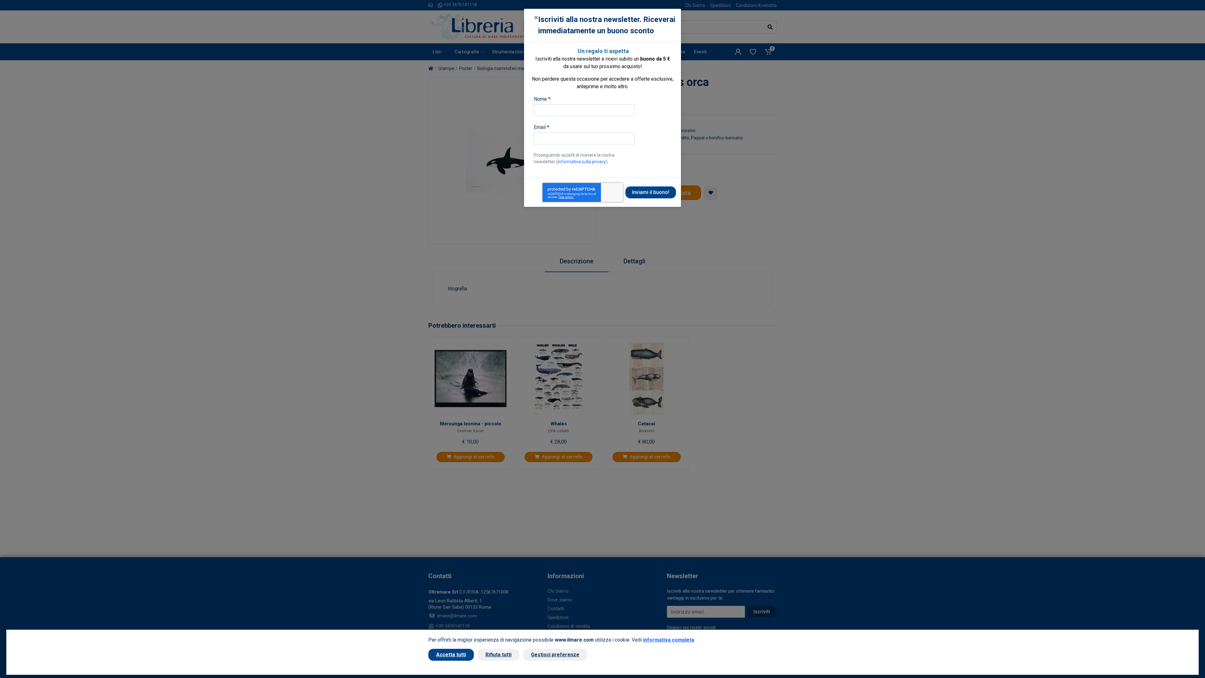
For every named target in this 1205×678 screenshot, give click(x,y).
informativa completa (668, 640)
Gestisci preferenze (555, 655)
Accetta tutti (451, 655)
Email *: (542, 127)
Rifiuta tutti (498, 655)
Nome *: (542, 99)
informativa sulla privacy (582, 161)
